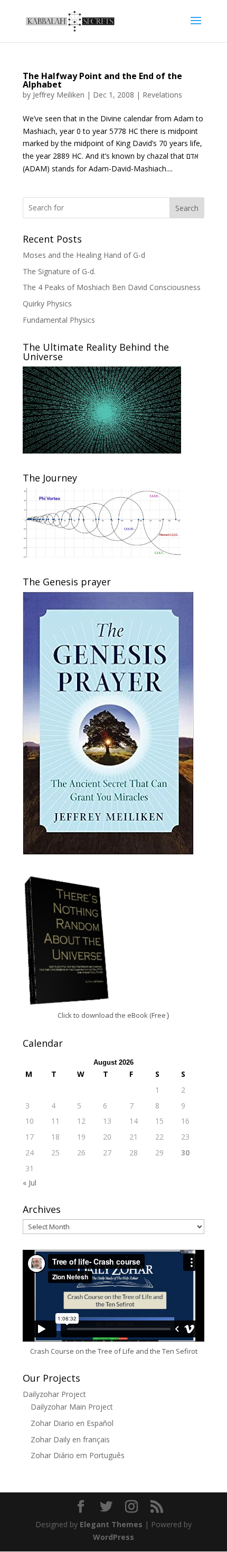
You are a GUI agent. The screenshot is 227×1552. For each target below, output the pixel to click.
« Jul (29, 1183)
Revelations (162, 95)
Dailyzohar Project (54, 1394)
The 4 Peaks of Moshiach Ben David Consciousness (112, 287)
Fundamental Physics (59, 320)
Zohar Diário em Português (78, 1455)
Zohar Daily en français (70, 1439)
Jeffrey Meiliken (58, 95)
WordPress (113, 1537)
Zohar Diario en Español (72, 1423)
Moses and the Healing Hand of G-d (84, 255)
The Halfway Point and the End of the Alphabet (102, 80)
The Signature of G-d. (59, 271)
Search (186, 208)
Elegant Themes (111, 1524)
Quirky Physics (47, 303)
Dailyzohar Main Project (72, 1407)
